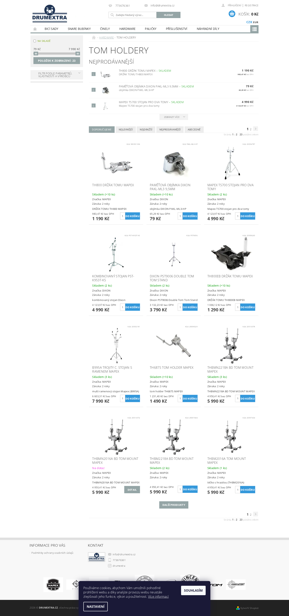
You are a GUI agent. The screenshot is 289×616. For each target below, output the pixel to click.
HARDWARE (127, 29)
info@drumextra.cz (124, 554)
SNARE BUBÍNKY (79, 29)
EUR (255, 22)
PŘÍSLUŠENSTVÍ (176, 29)
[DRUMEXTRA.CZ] (48, 12)
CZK (249, 22)
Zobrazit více (172, 117)
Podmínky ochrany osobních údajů (52, 553)
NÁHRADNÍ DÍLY (208, 29)
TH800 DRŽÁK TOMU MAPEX (145, 70)
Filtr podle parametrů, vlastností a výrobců (55, 75)
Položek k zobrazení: (56, 60)
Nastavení (95, 606)
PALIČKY (150, 29)
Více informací (158, 596)
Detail (132, 489)
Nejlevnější (126, 129)
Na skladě (44, 41)
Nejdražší (146, 129)
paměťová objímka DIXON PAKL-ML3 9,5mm (156, 86)
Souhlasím (193, 590)
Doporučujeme (101, 129)
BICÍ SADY (51, 29)
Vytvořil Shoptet (249, 608)
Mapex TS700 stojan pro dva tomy (151, 102)
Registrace (252, 5)
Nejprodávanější (170, 129)
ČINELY (105, 29)
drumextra (119, 565)
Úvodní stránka (35, 28)
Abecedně (194, 129)
